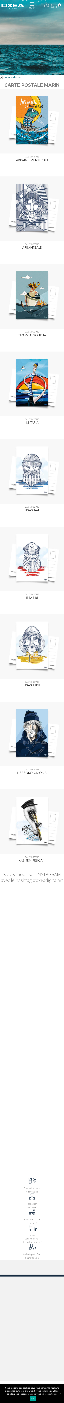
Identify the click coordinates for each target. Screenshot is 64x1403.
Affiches (10, 1282)
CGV (8, 1308)
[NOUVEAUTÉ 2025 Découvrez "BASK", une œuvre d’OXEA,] (32, 1122)
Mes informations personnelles (20, 1343)
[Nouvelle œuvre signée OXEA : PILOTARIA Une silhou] (32, 1050)
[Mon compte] (52, 5)
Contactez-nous (18, 1374)
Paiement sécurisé (15, 1321)
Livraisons (10, 1317)
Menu (32, 7)
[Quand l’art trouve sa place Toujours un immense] (32, 941)
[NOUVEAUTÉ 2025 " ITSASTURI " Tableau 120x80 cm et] (32, 1158)
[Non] (60, 1393)
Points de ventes (14, 1303)
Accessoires (12, 1295)
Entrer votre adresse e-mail (12, 1270)
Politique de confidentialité (18, 1326)
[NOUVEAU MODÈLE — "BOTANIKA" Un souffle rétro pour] (32, 1013)
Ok (32, 1398)
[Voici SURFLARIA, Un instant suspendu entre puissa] (32, 905)
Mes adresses (12, 1339)
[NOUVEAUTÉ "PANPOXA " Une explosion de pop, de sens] (32, 977)
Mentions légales (14, 1312)
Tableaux (10, 1286)
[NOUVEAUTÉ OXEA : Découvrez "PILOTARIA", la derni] (32, 1086)
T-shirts (9, 1291)
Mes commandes (14, 1334)
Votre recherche (13, 77)
